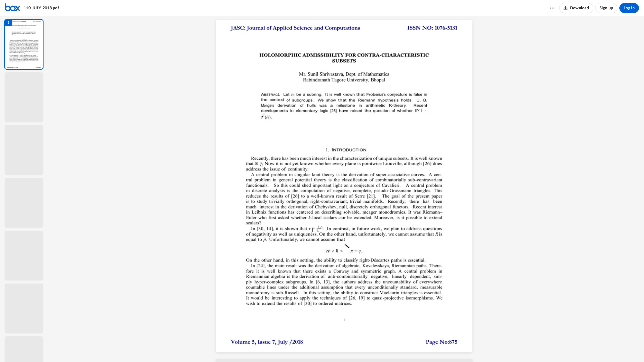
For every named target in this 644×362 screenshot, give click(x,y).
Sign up (606, 8)
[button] (24, 44)
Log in (629, 8)
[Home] (12, 8)
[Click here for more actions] (552, 8)
